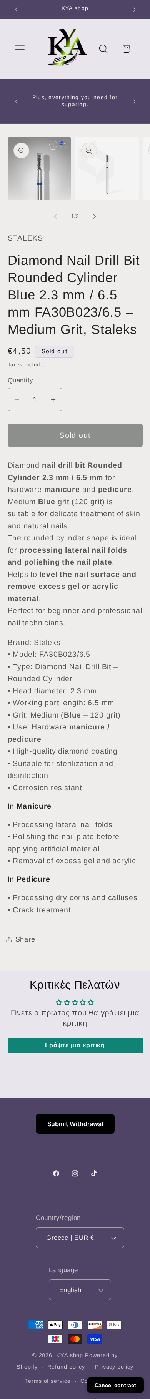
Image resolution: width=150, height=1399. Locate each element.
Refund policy (66, 1367)
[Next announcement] (134, 9)
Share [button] (25, 939)
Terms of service (48, 1381)
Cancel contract (115, 1385)
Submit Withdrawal (75, 1124)
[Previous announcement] (16, 9)
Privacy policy (114, 1367)
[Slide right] (94, 216)
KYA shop (69, 1355)
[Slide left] (55, 216)
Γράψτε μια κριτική (75, 1045)
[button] (20, 49)
